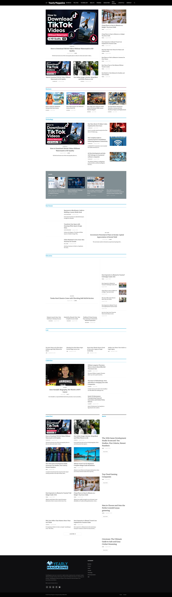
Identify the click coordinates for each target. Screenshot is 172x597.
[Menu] (46, 2)
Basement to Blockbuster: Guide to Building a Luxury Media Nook (74, 211)
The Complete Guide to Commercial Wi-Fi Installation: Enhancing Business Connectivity (98, 139)
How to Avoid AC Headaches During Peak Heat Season (53, 107)
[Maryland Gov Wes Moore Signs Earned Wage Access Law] (75, 339)
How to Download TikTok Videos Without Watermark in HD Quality (72, 50)
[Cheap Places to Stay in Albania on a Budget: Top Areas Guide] (114, 16)
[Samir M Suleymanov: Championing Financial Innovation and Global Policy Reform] (118, 399)
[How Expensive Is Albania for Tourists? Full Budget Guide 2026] (114, 266)
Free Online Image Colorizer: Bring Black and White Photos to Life (86, 78)
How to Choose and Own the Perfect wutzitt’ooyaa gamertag (113, 508)
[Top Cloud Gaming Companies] (114, 464)
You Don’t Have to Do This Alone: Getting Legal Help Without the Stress (54, 349)
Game (47, 469)
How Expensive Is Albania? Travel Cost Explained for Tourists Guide (112, 42)
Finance (99, 2)
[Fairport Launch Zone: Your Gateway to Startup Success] (54, 310)
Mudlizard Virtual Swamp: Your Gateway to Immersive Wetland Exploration (90, 318)
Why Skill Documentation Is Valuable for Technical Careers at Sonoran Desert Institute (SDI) (115, 191)
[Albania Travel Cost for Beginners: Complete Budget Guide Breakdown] (87, 454)
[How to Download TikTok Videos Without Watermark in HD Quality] (72, 27)
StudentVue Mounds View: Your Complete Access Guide (72, 317)
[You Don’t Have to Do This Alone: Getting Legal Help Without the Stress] (55, 339)
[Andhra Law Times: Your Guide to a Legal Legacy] (117, 339)
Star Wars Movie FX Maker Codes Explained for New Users (97, 125)
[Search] (134, 2)
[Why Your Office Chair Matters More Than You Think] (122, 299)
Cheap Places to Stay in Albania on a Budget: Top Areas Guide (112, 26)
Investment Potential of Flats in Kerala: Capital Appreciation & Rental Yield (107, 236)
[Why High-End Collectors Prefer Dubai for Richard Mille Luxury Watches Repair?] (96, 98)
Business (68, 2)
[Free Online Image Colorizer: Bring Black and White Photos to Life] (85, 68)
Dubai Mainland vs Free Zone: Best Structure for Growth (74, 240)
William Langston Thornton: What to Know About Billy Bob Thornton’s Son (96, 367)
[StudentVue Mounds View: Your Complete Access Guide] (72, 310)
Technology (84, 2)
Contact (129, 2)
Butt (68, 394)
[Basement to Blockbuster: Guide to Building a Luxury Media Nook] (54, 213)
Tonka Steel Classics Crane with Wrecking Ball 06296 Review (72, 298)
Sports (104, 416)
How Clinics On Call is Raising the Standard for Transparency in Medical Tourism (56, 191)
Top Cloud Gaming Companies (109, 475)
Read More (105, 451)
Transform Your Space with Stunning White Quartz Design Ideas (73, 226)
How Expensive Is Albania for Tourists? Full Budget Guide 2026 (113, 276)
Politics (76, 2)
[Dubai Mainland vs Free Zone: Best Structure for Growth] (54, 243)
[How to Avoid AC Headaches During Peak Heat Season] (55, 98)
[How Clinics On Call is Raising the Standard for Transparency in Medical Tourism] (56, 182)
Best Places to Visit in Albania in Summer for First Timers (113, 58)
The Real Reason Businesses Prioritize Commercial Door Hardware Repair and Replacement (117, 108)
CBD (88, 576)
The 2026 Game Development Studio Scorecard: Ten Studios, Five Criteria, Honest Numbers (56, 465)
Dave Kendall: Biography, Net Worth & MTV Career (65, 391)
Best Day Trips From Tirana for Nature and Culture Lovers (113, 50)
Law (46, 352)
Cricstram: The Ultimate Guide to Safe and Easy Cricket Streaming (112, 541)
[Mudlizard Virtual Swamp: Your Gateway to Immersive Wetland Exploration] (90, 310)
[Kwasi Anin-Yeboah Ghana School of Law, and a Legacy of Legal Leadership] (96, 339)
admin (76, 53)
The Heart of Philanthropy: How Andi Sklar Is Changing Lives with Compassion (98, 382)
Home (121, 594)
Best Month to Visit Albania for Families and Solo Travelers (113, 73)
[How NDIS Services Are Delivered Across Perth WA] (75, 98)
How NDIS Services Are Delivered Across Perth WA (74, 107)
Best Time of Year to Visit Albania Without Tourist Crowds (112, 66)
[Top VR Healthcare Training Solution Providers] (76, 182)
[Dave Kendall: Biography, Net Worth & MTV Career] (65, 375)
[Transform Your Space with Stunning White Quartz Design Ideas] (54, 227)
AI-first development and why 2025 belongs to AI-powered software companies (96, 155)
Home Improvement (67, 214)
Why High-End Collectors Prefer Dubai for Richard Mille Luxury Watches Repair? (95, 108)
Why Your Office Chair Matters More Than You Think (108, 298)
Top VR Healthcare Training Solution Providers (75, 190)
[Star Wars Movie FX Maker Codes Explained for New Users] (118, 127)
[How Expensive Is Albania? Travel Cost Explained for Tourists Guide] (122, 306)
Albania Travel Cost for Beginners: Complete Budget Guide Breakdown (84, 464)
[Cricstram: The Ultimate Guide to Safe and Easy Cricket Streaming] (114, 529)
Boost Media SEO (63, 594)
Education (107, 2)
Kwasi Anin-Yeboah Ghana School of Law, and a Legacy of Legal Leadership (96, 349)
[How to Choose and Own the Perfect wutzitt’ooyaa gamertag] (114, 495)
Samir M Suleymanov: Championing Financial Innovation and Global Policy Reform (96, 398)
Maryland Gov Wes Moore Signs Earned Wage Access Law (74, 348)
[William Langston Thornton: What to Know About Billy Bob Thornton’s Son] (118, 368)
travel (103, 29)
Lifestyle (121, 2)
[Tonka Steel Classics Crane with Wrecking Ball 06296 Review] (72, 276)
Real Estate (114, 2)
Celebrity (65, 387)
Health (92, 2)
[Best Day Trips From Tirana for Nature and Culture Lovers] (122, 314)
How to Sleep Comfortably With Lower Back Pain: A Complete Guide (95, 191)
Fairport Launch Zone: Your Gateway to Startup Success (54, 317)
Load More (72, 533)
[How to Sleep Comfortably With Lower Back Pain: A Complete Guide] (95, 182)
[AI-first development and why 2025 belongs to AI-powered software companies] (118, 156)
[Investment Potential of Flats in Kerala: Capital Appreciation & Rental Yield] (107, 220)
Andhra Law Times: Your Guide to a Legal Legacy (117, 348)
